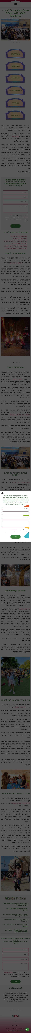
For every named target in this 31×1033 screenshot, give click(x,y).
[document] (15, 516)
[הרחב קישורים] (27, 1029)
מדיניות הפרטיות (13, 529)
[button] (2, 493)
